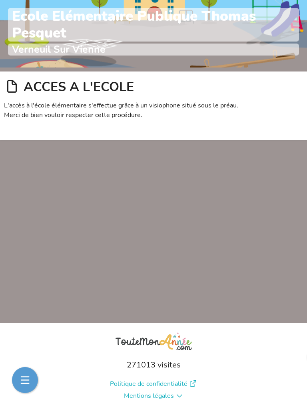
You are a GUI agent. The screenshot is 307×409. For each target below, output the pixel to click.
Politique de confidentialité (148, 383)
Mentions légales (149, 395)
